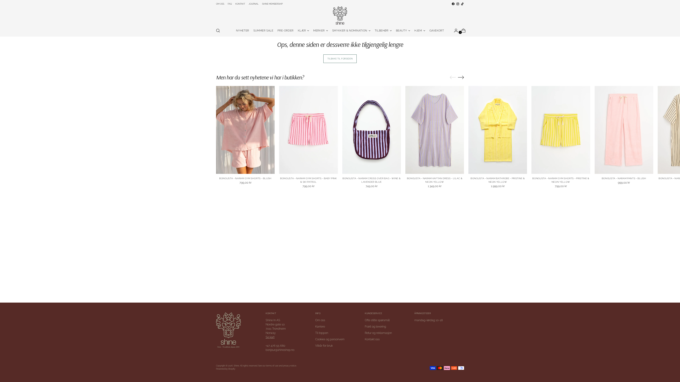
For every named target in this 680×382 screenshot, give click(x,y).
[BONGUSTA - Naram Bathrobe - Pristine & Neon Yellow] (497, 130)
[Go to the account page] (454, 30)
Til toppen (321, 333)
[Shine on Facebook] (453, 3)
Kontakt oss (372, 339)
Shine (236, 365)
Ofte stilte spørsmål (377, 320)
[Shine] (340, 15)
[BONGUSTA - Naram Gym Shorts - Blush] (245, 130)
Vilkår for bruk (324, 345)
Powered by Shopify (225, 368)
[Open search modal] (218, 30)
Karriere (320, 326)
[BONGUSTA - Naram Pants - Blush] (624, 130)
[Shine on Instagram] (457, 3)
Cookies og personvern (329, 339)
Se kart (270, 337)
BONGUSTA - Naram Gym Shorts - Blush (245, 178)
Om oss (320, 320)
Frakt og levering (375, 326)
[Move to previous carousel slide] (453, 77)
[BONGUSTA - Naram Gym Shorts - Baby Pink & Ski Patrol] (308, 130)
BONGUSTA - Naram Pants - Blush (624, 178)
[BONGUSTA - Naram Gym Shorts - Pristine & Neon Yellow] (560, 130)
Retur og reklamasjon (378, 333)
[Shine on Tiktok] (462, 3)
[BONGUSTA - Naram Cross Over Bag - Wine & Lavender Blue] (371, 130)
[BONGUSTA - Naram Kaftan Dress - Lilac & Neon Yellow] (434, 130)
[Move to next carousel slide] (461, 77)
